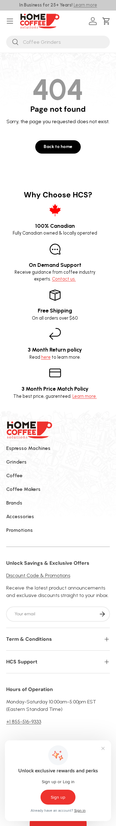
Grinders (16, 462)
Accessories (20, 516)
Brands (14, 503)
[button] (107, 21)
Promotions (19, 530)
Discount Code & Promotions (38, 575)
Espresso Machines (28, 448)
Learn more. (84, 396)
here (46, 357)
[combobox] (58, 42)
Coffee (14, 475)
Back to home (58, 146)
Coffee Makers (23, 489)
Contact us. (64, 279)
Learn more (85, 5)
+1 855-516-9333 (23, 722)
